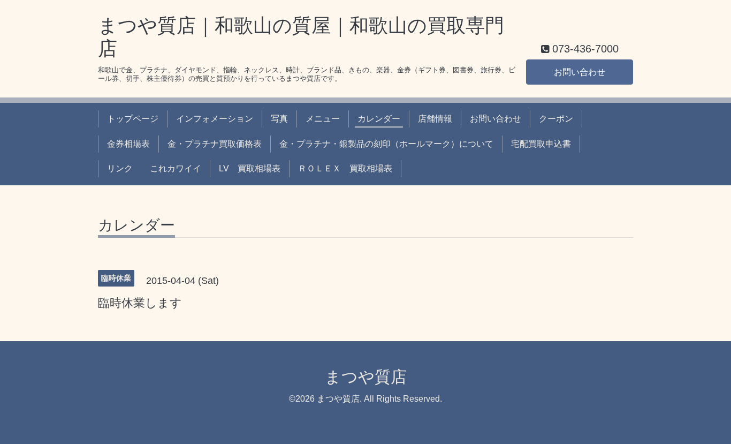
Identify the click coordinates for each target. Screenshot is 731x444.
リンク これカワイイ (154, 168)
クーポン (556, 118)
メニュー (323, 118)
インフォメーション (214, 118)
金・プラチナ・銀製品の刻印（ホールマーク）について (386, 143)
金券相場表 (128, 143)
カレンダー (378, 118)
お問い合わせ (579, 72)
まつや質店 (366, 377)
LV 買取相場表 (249, 168)
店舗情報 (435, 118)
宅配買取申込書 (541, 143)
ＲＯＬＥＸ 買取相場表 (345, 168)
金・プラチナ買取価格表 (214, 143)
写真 (279, 118)
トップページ (132, 118)
